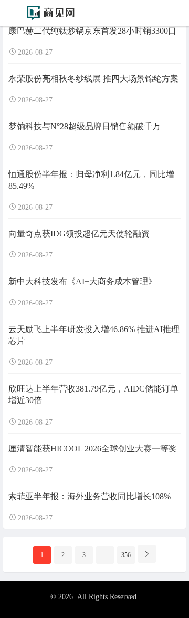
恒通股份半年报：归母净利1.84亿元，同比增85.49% (91, 180)
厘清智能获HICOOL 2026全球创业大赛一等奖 (92, 448)
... (105, 555)
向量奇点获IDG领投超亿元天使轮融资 (79, 233)
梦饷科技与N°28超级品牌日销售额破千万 (84, 126)
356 (126, 555)
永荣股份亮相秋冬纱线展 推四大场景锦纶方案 (93, 78)
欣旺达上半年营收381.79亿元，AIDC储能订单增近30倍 (93, 394)
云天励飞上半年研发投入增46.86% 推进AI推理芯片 (94, 335)
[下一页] (147, 554)
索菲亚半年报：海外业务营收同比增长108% (89, 496)
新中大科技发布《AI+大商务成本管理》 (82, 281)
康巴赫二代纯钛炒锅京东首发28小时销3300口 (92, 30)
